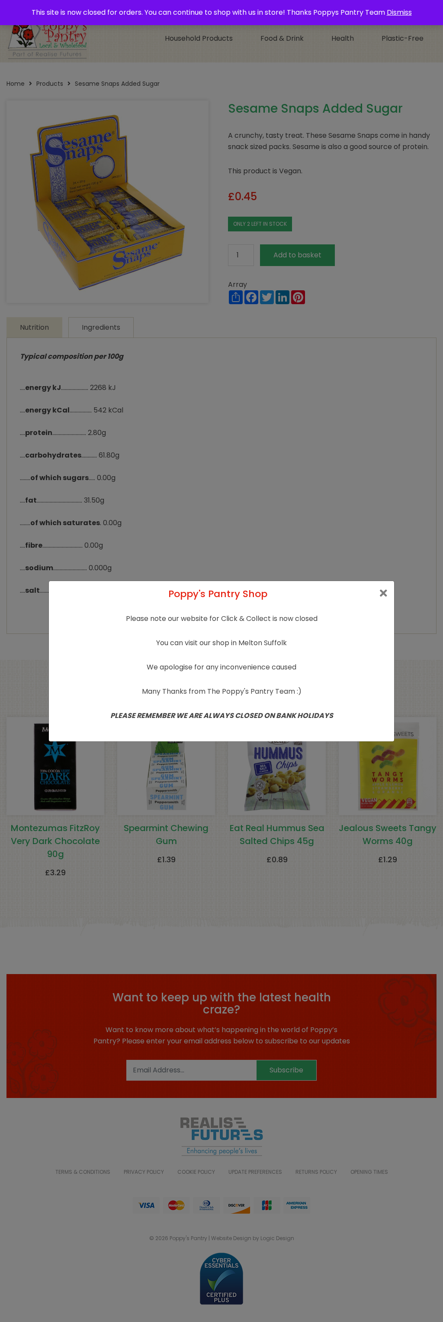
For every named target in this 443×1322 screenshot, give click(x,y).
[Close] (383, 593)
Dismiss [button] (399, 12)
